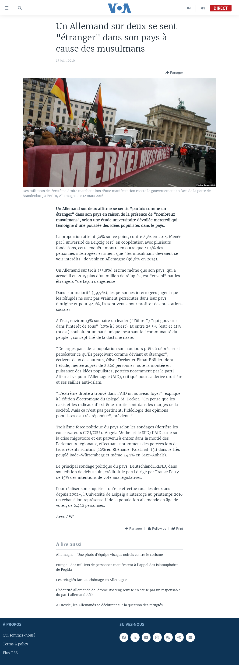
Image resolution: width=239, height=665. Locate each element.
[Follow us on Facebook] (124, 637)
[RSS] (168, 637)
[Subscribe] (190, 637)
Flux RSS (10, 653)
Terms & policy (15, 644)
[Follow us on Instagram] (157, 637)
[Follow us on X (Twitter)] (134, 637)
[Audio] (203, 8)
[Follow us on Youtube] (146, 637)
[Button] (174, 72)
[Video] (189, 8)
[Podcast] (179, 637)
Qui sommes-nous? (19, 635)
